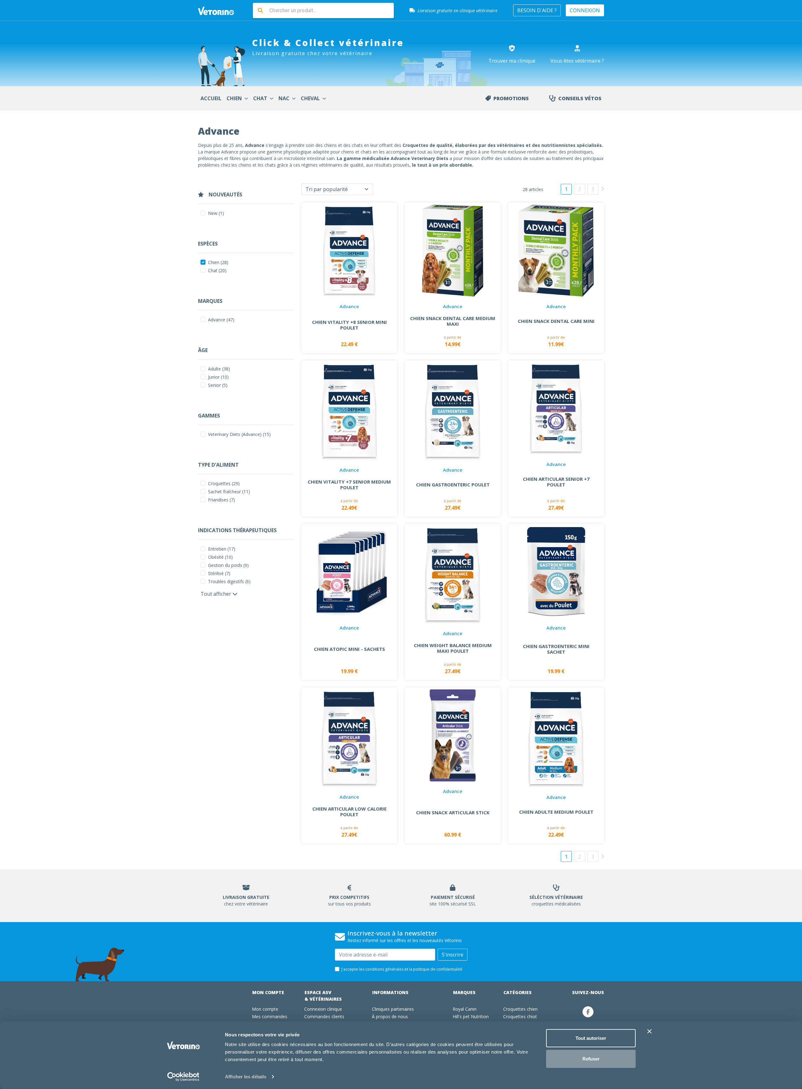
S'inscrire (452, 954)
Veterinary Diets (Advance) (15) (239, 434)
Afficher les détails (245, 1076)
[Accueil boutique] (220, 10)
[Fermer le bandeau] (649, 1031)
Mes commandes (269, 1016)
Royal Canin (465, 1009)
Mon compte (268, 992)
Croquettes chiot (520, 1016)
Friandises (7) (221, 500)
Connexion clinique (323, 1009)
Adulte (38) (219, 369)
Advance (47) (221, 320)
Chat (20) (217, 270)
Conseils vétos (580, 98)
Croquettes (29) (224, 483)
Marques (464, 992)
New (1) (216, 213)
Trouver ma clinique (511, 60)
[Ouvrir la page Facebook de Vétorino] (588, 1011)
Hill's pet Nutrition (471, 1016)
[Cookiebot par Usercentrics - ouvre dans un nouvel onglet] (183, 1076)
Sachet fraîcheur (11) (229, 492)
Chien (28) (218, 262)
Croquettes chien (520, 1009)
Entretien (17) (221, 549)
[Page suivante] (602, 189)
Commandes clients (324, 1016)
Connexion (585, 10)
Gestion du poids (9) (228, 565)
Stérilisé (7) (219, 573)
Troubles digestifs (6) (229, 581)
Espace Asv (323, 995)
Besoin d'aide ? (537, 10)
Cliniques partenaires (393, 1009)
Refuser (591, 1058)
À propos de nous (390, 1016)
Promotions (511, 98)
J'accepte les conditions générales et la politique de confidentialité (401, 969)
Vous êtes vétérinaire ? (577, 60)
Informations (390, 992)
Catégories (517, 992)
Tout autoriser (590, 1038)
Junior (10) (218, 377)
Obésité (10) (220, 557)
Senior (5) (217, 385)
